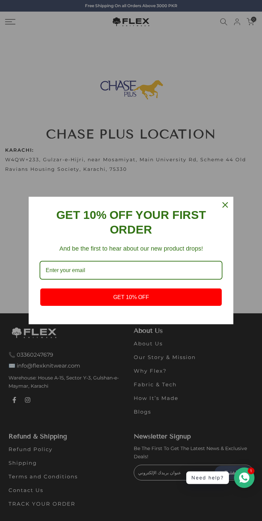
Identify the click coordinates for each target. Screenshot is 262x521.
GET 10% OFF (131, 297)
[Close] (225, 205)
